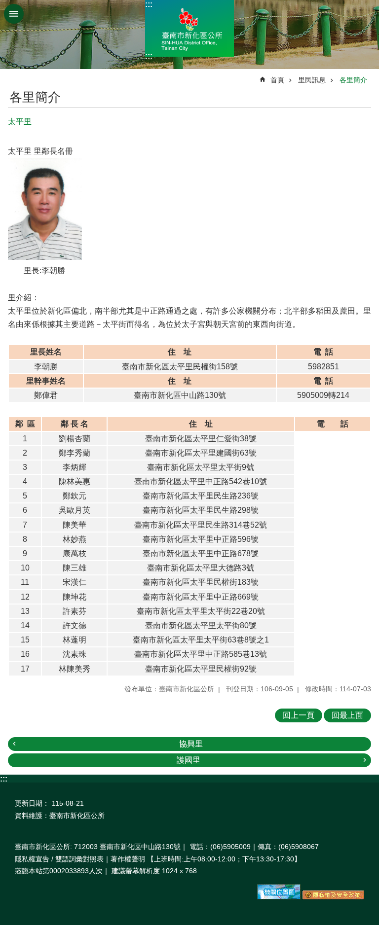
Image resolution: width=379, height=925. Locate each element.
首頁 (277, 80)
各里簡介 (353, 80)
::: (148, 4)
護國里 (188, 760)
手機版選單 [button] (14, 14)
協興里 (191, 744)
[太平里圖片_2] (333, 897)
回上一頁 (298, 715)
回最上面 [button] (347, 715)
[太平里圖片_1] (279, 897)
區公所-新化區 (189, 28)
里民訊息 (312, 80)
